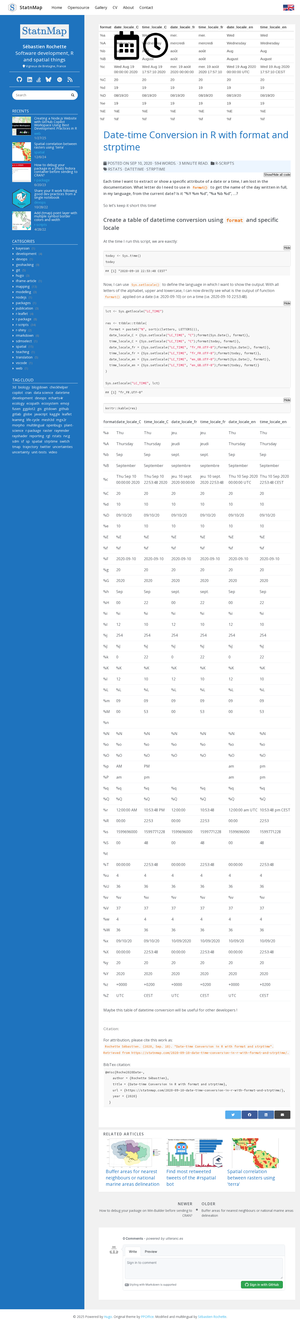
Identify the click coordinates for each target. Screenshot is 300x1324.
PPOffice (147, 1316)
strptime (51, 441)
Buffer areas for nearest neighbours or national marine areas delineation (132, 1177)
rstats (56, 436)
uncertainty (21, 452)
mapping (23, 286)
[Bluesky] (48, 79)
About (128, 7)
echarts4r (56, 398)
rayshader (19, 436)
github (64, 409)
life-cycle (33, 420)
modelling (23, 292)
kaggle (55, 414)
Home (57, 7)
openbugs (54, 425)
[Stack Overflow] (39, 79)
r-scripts (40, 224)
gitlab (16, 414)
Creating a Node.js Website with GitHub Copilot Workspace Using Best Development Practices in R (55, 123)
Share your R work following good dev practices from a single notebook (55, 194)
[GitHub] (19, 79)
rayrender (61, 430)
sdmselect (24, 341)
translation (24, 357)
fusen (16, 409)
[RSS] (70, 79)
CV (115, 7)
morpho (18, 425)
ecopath (32, 403)
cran (28, 392)
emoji (64, 403)
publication (24, 308)
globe (27, 414)
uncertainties (63, 446)
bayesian (22, 248)
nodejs (21, 297)
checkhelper (59, 387)
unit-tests (39, 452)
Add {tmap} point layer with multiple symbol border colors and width (55, 216)
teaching (22, 352)
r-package (42, 180)
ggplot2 (29, 409)
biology (24, 387)
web (37, 133)
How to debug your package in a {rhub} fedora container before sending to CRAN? (56, 170)
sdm (15, 441)
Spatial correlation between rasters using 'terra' (55, 145)
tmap (16, 446)
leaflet (67, 414)
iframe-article (26, 281)
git (18, 270)
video (53, 452)
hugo (20, 275)
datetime (62, 392)
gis (39, 409)
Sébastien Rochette (212, 1316)
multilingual (35, 425)
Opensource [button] (78, 7)
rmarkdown (24, 335)
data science (43, 392)
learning (18, 420)
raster (47, 430)
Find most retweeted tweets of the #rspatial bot (191, 1177)
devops (40, 202)
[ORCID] (59, 79)
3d (14, 387)
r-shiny (21, 330)
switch (65, 441)
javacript (41, 414)
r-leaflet (22, 313)
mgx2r (61, 420)
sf (22, 441)
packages (23, 303)
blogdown (40, 387)
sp (28, 441)
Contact (146, 7)
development (26, 253)
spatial (39, 152)
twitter (45, 446)
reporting (37, 436)
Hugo (108, 1316)
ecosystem (49, 403)
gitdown (50, 409)
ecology (18, 403)
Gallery (101, 7)
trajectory (30, 446)
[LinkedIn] (29, 79)
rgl (48, 436)
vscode (21, 363)
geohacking (25, 264)
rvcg (67, 436)
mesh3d (48, 420)
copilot (17, 392)
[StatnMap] (44, 31)
